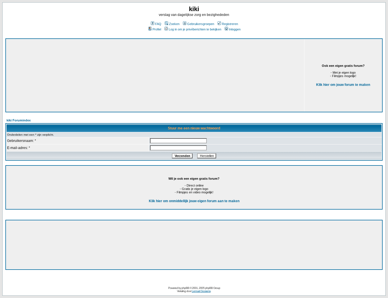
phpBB (185, 287)
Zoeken (174, 24)
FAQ (158, 24)
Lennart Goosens (201, 291)
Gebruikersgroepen (200, 24)
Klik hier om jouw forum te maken (343, 85)
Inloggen (235, 29)
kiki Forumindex (19, 120)
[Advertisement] (112, 67)
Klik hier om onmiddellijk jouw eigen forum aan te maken (194, 201)
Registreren (230, 24)
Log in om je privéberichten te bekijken (195, 29)
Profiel (157, 29)
